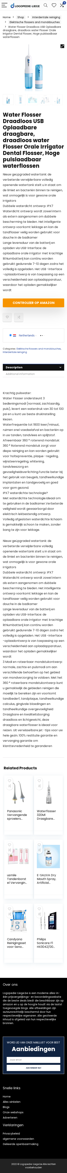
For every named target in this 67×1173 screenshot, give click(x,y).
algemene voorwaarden (18, 1139)
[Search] (45, 5)
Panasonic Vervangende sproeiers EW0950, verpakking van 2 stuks (17, 820)
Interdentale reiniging (46, 17)
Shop (20, 17)
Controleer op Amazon (34, 303)
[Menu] (4, 5)
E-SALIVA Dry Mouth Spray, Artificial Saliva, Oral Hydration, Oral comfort (46, 884)
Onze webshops (13, 1112)
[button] (62, 46)
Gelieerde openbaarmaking (20, 1144)
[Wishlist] (54, 5)
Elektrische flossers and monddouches (35, 22)
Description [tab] (14, 367)
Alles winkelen (11, 1102)
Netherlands (27, 335)
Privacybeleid (11, 1133)
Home (7, 17)
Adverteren (10, 1117)
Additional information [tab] (20, 374)
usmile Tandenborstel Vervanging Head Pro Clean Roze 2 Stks (17, 884)
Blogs (6, 1107)
